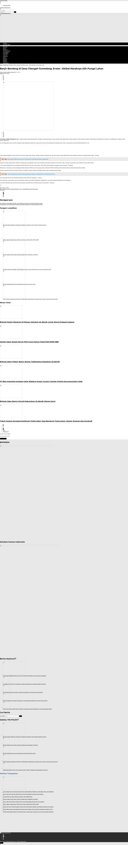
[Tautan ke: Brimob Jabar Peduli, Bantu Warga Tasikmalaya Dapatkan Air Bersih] (6, 743)
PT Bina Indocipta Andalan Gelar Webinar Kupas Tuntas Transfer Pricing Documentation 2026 (27, 269)
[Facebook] (3, 192)
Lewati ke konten (3, 0)
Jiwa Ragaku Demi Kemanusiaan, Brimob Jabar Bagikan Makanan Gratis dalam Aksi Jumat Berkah (28, 791)
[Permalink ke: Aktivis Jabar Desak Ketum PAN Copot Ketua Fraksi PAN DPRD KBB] (14, 238)
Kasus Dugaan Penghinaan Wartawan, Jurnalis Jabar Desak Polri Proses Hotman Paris (25, 700)
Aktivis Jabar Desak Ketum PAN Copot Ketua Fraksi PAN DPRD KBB (21, 239)
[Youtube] (3, 193)
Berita (1, 73)
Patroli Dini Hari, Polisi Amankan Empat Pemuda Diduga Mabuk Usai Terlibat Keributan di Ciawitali (28, 806)
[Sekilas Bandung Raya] (5, 7)
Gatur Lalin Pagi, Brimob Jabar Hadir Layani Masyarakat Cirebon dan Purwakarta (23, 801)
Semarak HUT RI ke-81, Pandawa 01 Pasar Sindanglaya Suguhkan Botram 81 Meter (24, 684)
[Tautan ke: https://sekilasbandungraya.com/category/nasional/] (15, 659)
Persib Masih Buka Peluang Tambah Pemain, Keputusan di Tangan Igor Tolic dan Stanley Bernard (28, 811)
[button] (15, 12)
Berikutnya (6, 431)
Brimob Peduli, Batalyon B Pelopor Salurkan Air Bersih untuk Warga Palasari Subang (24, 225)
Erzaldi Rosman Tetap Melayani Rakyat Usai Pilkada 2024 (17, 796)
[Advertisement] (44, 149)
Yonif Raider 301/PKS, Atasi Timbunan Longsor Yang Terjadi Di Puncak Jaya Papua (21, 203)
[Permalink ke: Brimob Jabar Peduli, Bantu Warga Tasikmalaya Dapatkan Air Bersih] (14, 253)
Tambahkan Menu (6, 5)
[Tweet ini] (3, 77)
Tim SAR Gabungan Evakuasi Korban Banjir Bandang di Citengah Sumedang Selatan (21, 204)
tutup (2, 842)
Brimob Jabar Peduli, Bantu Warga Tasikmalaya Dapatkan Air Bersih (20, 254)
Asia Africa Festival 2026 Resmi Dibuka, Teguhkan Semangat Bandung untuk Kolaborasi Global (27, 709)
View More (3, 438)
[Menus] (0, 1)
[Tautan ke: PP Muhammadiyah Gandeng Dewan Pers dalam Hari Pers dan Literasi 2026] (6, 691)
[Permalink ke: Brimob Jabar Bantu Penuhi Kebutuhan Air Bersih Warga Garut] (14, 283)
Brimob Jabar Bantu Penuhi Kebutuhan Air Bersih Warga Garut (19, 284)
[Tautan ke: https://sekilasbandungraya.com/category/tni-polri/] (18, 720)
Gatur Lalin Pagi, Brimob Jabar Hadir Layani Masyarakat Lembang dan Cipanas (23, 794)
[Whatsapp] (3, 80)
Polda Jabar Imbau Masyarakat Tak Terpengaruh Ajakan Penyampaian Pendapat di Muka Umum (28, 809)
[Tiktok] (3, 195)
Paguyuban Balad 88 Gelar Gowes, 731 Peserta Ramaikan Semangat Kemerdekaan (24, 675)
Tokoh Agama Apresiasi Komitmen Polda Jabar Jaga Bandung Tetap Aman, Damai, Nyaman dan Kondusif (30, 299)
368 (4, 430)
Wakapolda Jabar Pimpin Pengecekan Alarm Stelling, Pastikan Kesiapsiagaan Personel (25, 770)
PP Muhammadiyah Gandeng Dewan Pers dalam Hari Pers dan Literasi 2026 (23, 692)
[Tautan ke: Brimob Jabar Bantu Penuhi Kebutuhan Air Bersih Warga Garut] (6, 752)
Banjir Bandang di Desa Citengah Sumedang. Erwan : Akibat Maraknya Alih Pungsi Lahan (19, 189)
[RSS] (3, 196)
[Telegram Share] (3, 78)
